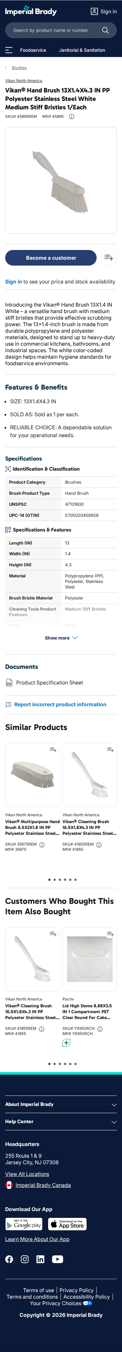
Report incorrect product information (60, 704)
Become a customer (51, 258)
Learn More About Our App (37, 1239)
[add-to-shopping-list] (109, 258)
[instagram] (25, 1259)
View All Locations (27, 1174)
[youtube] (57, 1259)
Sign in (13, 281)
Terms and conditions (32, 1296)
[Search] (105, 30)
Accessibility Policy (86, 1296)
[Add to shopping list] (53, 750)
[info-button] (71, 116)
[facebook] (9, 1259)
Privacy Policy (77, 1290)
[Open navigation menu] (8, 50)
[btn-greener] (66, 1043)
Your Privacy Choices (55, 1303)
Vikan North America (23, 80)
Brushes (19, 67)
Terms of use (38, 1290)
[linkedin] (40, 1259)
